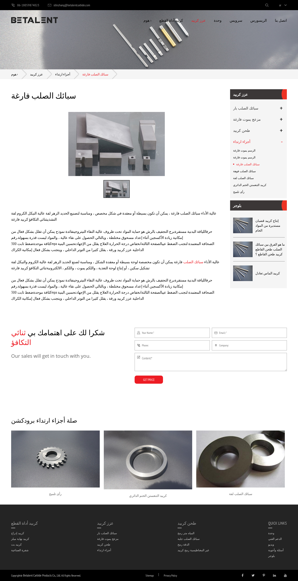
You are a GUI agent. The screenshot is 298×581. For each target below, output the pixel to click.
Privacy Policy (170, 575)
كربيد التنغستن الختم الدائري (249, 185)
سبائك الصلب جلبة (189, 539)
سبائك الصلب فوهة (244, 171)
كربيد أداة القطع (171, 20)
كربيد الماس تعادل (267, 273)
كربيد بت (16, 544)
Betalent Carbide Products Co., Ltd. (42, 575)
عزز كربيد (198, 20)
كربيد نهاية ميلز (20, 539)
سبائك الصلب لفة (243, 178)
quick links (277, 523)
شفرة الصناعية (20, 550)
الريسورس (258, 20)
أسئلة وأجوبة (276, 550)
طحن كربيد (241, 130)
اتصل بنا (281, 20)
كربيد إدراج (17, 533)
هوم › (147, 20)
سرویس (236, 20)
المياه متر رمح (186, 533)
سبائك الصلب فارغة (95, 74)
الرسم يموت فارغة (244, 150)
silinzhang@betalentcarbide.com (72, 5)
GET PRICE (149, 379)
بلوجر (237, 205)
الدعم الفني (275, 539)
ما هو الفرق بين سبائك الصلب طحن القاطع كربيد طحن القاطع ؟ (270, 249)
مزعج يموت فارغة (247, 119)
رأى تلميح (238, 192)
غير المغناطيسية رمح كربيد (193, 550)
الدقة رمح (183, 544)
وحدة (218, 20)
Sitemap (150, 575)
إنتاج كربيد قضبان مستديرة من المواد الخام (267, 225)
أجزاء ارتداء (62, 74)
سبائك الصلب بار (245, 108)
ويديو (271, 544)
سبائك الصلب (193, 261)
